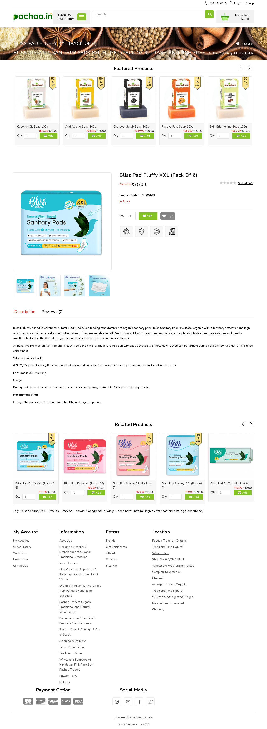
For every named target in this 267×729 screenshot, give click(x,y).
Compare (171, 216)
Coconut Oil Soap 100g (32, 127)
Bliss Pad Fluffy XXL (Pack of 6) (232, 53)
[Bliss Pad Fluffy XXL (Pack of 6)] (25, 285)
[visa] (78, 701)
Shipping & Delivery (72, 641)
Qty (19, 136)
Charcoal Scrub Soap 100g (131, 127)
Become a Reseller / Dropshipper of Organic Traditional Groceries (75, 552)
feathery (167, 511)
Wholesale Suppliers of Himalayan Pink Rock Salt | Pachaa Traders (77, 665)
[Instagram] (116, 704)
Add (50, 136)
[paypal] (66, 701)
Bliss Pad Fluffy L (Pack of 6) (229, 483)
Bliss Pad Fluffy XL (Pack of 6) (84, 483)
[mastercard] (28, 701)
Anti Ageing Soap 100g (80, 127)
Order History (22, 547)
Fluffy (50, 511)
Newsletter (20, 559)
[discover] (40, 701)
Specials (111, 559)
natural (139, 511)
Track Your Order (70, 653)
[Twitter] (150, 704)
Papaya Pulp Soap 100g (177, 127)
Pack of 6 (68, 511)
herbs (129, 511)
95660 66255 (218, 3)
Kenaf (120, 511)
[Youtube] (128, 704)
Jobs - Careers (68, 563)
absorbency (195, 511)
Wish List (164, 216)
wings (111, 511)
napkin (80, 511)
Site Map (112, 566)
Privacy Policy (68, 676)
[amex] (53, 701)
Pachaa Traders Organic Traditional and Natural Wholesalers (75, 607)
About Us (65, 541)
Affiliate (111, 553)
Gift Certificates (116, 547)
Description (24, 312)
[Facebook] (139, 704)
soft (176, 511)
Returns (64, 682)
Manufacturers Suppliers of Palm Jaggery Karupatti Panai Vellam (78, 574)
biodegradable (95, 511)
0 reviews (245, 183)
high (183, 511)
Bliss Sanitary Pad (33, 511)
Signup (249, 3)
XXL (57, 511)
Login (237, 3)
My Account (21, 541)
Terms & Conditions (72, 647)
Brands (110, 541)
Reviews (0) (53, 312)
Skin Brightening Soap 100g (228, 127)
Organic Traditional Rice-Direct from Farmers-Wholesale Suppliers (80, 591)
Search (209, 14)
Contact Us (20, 566)
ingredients (152, 511)
